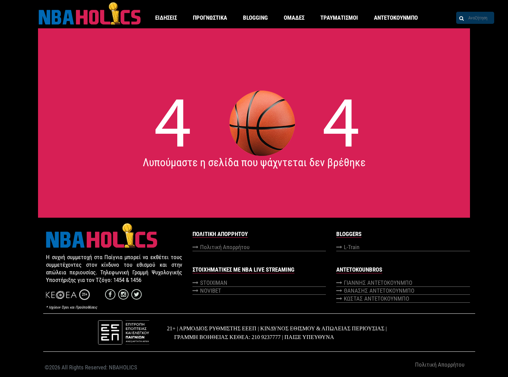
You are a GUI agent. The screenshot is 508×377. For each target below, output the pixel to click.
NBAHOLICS (123, 367)
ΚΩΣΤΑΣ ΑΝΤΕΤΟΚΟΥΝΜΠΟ (376, 298)
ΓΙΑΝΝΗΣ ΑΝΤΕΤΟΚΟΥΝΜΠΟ (378, 282)
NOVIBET (210, 290)
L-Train (351, 247)
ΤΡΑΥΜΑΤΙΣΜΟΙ (339, 17)
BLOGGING (255, 17)
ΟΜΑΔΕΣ (294, 17)
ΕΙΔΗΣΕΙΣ (166, 17)
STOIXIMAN (213, 282)
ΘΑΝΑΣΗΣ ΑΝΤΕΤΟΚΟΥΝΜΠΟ (379, 290)
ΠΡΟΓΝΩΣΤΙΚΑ (210, 17)
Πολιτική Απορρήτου (225, 247)
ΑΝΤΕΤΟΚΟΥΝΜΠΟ (396, 17)
